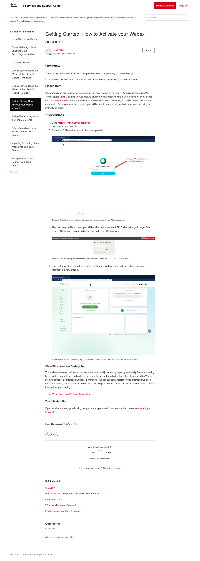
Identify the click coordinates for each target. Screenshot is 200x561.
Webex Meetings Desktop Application (71, 394)
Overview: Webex (21, 62)
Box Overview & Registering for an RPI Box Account (72, 493)
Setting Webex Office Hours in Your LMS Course (22, 162)
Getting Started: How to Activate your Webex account (23, 104)
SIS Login (50, 487)
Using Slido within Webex (24, 39)
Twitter (52, 434)
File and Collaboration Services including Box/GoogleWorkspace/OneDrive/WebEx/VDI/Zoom (93, 17)
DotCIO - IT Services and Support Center (28, 17)
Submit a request (165, 5)
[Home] (36, 7)
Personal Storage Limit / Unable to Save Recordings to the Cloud (24, 50)
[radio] (92, 452)
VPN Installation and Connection (61, 505)
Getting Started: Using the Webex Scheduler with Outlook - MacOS (25, 89)
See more (15, 172)
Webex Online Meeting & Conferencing (27, 21)
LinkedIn (56, 434)
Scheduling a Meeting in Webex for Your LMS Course (24, 131)
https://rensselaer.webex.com (74, 122)
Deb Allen (59, 49)
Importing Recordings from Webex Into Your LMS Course (25, 146)
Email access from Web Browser (62, 511)
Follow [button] (148, 50)
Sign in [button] (183, 5)
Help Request (62, 100)
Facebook (47, 434)
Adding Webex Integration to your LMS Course (25, 118)
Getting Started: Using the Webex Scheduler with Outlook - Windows (25, 74)
